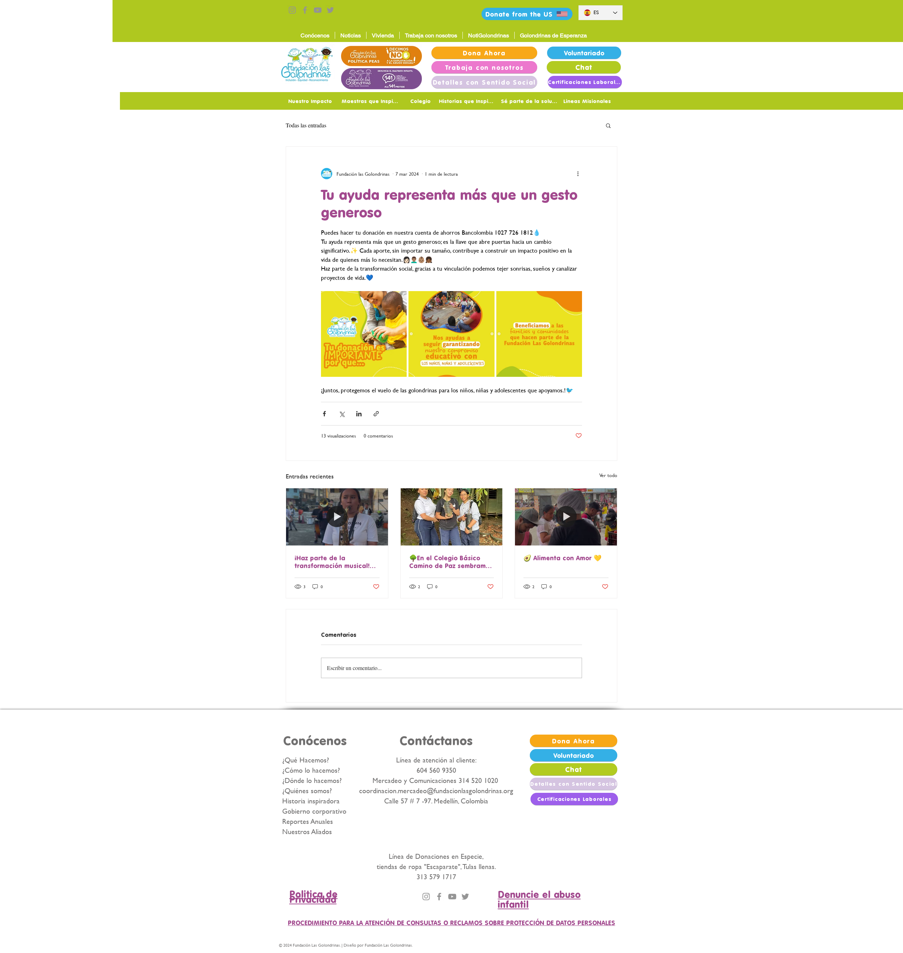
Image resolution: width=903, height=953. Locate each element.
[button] (608, 125)
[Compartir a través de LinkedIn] (359, 413)
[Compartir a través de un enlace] (376, 413)
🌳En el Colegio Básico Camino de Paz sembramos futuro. (451, 561)
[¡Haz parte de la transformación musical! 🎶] (337, 516)
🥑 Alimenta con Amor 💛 (562, 558)
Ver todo (608, 475)
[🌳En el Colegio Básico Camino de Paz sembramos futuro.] (452, 516)
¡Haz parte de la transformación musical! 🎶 (332, 561)
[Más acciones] (578, 173)
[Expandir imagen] (364, 334)
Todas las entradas (306, 125)
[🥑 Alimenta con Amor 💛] (566, 516)
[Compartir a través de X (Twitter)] (341, 413)
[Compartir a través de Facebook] (324, 413)
